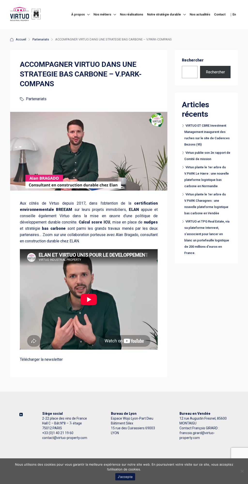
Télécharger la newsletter (41, 359)
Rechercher (193, 60)
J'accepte (125, 477)
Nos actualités (200, 14)
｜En (232, 14)
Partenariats (40, 39)
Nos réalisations (131, 14)
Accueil (21, 39)
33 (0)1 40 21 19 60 (58, 433)
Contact (219, 14)
